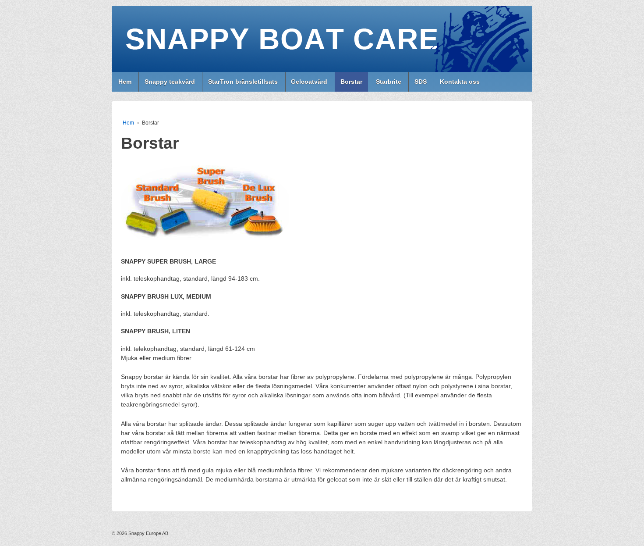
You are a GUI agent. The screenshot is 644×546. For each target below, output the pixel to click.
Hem (124, 81)
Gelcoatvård (309, 81)
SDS (420, 81)
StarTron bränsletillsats (243, 81)
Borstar (351, 81)
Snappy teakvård (170, 81)
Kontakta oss (460, 81)
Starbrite (388, 81)
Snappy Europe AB (147, 533)
